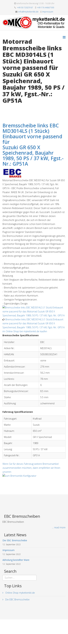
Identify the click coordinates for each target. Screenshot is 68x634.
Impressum (47, 11)
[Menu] (64, 37)
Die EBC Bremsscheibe (17, 599)
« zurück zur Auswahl (13, 107)
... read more (59, 527)
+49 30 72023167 (25, 7)
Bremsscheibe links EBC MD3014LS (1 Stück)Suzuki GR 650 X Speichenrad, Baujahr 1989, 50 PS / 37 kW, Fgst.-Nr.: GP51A (33, 144)
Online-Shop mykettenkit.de (20, 592)
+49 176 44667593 (45, 7)
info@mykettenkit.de (28, 11)
